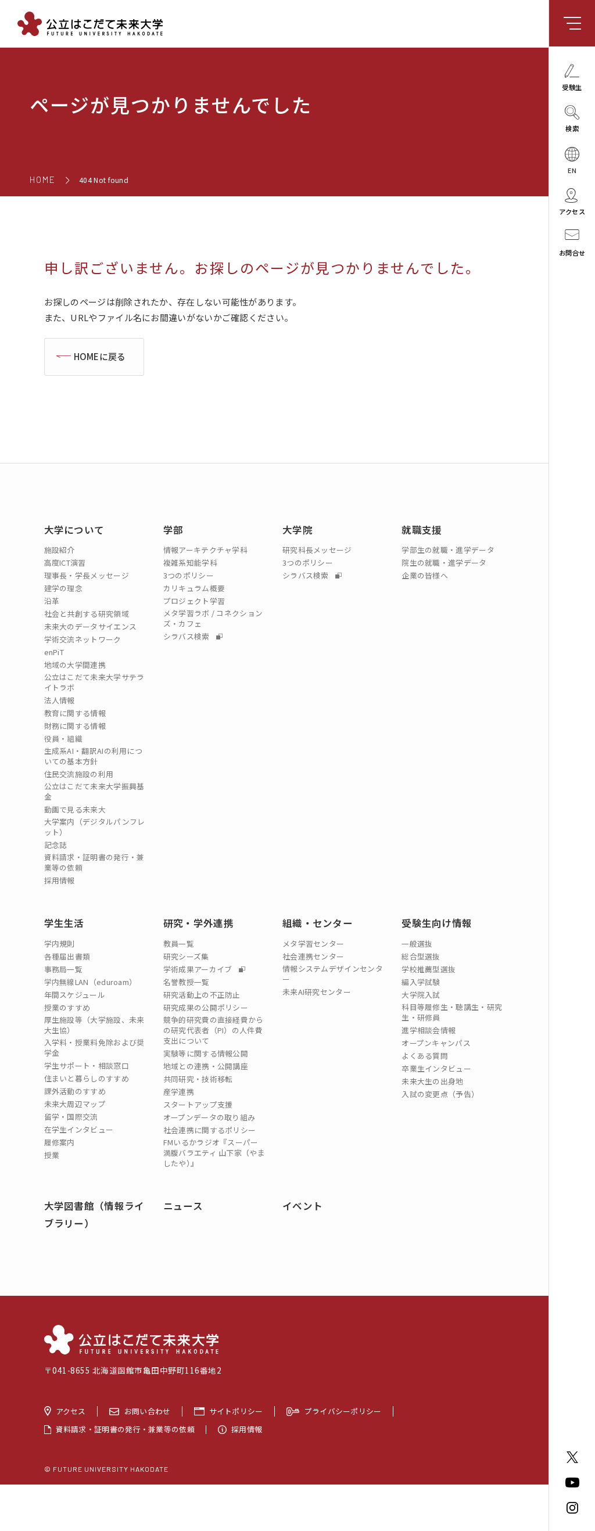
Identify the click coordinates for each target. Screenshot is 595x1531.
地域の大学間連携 (75, 665)
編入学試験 (421, 982)
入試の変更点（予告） (440, 1094)
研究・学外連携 (198, 923)
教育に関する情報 (75, 713)
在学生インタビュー (79, 1129)
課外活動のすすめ (75, 1091)
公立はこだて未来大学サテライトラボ (94, 682)
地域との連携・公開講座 (205, 1066)
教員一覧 (178, 944)
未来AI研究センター (316, 992)
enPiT (54, 652)
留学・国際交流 (71, 1117)
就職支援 (422, 530)
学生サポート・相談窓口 (86, 1066)
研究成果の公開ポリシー (205, 1007)
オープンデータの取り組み (209, 1117)
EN (572, 170)
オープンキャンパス (436, 1043)
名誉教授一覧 (186, 982)
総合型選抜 (421, 956)
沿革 (52, 601)
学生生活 (64, 923)
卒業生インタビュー (436, 1068)
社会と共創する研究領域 (86, 614)
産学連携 (178, 1092)
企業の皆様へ (425, 575)
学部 (173, 530)
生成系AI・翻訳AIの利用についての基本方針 (93, 756)
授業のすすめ (67, 1007)
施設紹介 (59, 550)
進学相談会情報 (429, 1030)
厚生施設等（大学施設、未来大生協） (94, 1025)
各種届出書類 (67, 956)
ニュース (183, 1206)
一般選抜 (417, 944)
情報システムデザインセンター (332, 974)
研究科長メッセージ (317, 550)
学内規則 (59, 944)
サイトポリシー (236, 1411)
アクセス (71, 1411)
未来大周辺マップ (75, 1104)
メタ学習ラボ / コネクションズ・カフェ (213, 618)
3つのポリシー (188, 575)
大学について (74, 530)
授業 (52, 1155)
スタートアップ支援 (198, 1104)
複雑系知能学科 (190, 563)
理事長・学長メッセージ (86, 575)
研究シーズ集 (186, 956)
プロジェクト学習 (194, 601)
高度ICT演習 (65, 563)
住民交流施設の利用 (79, 774)
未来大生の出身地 (432, 1081)
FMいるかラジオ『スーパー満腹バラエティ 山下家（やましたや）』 (214, 1153)
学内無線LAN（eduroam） (90, 982)
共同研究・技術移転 (198, 1079)
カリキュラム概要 (194, 588)
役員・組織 (63, 739)
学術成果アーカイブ (198, 969)
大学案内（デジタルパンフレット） (94, 827)
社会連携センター (313, 956)
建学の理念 (63, 588)
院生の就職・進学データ (444, 563)
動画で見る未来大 (75, 809)
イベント (302, 1206)
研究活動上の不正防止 (202, 995)
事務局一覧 (63, 969)
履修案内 (59, 1142)
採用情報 (59, 880)
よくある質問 (425, 1056)
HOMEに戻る (100, 356)
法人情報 (59, 700)
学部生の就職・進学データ (448, 550)
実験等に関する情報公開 (205, 1053)
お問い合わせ (147, 1411)
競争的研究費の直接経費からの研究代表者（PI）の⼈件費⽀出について (213, 1030)
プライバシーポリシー (343, 1411)
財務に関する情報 (75, 726)
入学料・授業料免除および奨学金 (94, 1047)
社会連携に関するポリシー (209, 1130)
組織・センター (317, 923)
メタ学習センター (313, 944)
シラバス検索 (187, 636)
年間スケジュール (74, 995)
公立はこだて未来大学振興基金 (94, 791)
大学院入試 (421, 995)
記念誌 (55, 845)
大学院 (297, 530)
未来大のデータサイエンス (90, 626)
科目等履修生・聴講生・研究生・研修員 (452, 1012)
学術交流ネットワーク (82, 639)
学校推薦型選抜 (429, 969)
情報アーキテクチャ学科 (205, 550)
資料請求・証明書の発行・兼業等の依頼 (94, 862)
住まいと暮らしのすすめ (86, 1078)
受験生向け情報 (437, 923)
